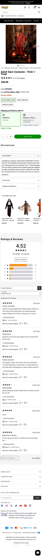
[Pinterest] (25, 506)
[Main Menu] (39, 7)
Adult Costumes (24, 68)
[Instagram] (6, 506)
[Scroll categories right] (40, 20)
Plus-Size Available (6, 95)
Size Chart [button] (25, 92)
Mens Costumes (35, 68)
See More (5, 174)
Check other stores (30, 125)
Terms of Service (7, 533)
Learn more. (28, 518)
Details (28, 3)
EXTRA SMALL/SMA (8, 100)
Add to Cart (28, 136)
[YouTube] (21, 506)
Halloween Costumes (10, 68)
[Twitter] (11, 506)
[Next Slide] (38, 46)
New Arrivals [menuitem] (8, 21)
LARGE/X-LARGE (7, 105)
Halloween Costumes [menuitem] (23, 21)
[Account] (29, 7)
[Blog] (30, 506)
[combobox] (21, 12)
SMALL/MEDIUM (22, 100)
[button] (21, 44)
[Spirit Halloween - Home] (5, 7)
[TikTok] (16, 506)
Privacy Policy (17, 533)
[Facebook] (2, 506)
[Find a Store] (25, 7)
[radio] (11, 119)
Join (37, 498)
